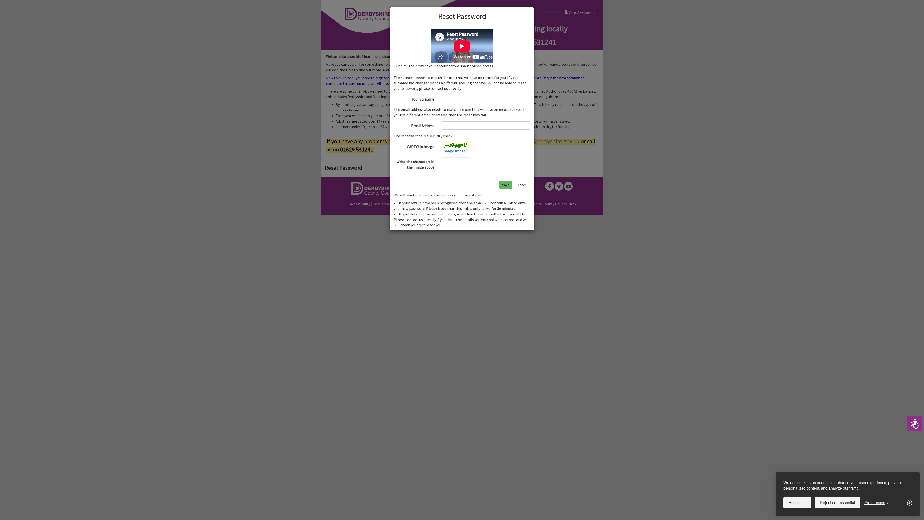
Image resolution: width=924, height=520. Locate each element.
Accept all (797, 502)
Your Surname (423, 99)
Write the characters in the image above (415, 164)
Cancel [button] (522, 185)
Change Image (453, 151)
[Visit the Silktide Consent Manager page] (909, 503)
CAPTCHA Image (420, 146)
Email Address (422, 125)
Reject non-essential (837, 502)
